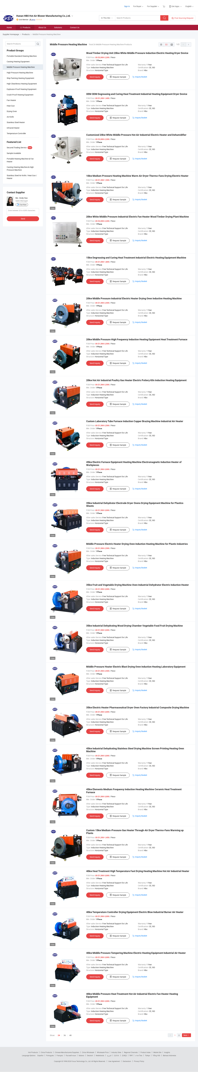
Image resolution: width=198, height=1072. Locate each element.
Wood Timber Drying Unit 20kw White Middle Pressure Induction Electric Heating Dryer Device (137, 53)
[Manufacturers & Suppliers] (20, 5)
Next (185, 1035)
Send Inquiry (95, 77)
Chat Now (23, 205)
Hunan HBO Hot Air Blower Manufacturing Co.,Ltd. (43, 15)
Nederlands (100, 1055)
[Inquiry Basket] (164, 6)
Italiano (81, 1055)
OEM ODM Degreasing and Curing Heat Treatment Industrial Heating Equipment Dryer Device (136, 94)
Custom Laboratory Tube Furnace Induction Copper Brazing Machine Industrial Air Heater (134, 421)
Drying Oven (12, 111)
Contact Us (74, 27)
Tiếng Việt (156, 1055)
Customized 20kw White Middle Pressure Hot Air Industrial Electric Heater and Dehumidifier (136, 134)
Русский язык (71, 1055)
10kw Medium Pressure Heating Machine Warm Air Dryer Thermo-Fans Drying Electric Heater (137, 175)
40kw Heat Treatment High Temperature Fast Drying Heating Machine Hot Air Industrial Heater (137, 871)
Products (26, 27)
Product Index (145, 1052)
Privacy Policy (139, 1061)
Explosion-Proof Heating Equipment (22, 89)
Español (40, 1055)
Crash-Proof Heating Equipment (20, 94)
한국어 (116, 1055)
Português (50, 1055)
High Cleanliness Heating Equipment (22, 83)
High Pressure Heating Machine (20, 72)
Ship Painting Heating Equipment (20, 78)
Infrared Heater (13, 128)
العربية (109, 1055)
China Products (46, 1052)
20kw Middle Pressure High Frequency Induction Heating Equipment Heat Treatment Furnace (136, 339)
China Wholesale (88, 1052)
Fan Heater (11, 100)
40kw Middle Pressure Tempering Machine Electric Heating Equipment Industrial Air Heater (136, 953)
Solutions (58, 27)
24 (59, 1035)
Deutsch (90, 1055)
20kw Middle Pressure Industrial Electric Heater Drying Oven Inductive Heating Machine (134, 298)
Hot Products (33, 1052)
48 (70, 1035)
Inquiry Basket (141, 76)
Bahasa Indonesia (169, 1055)
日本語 (124, 1055)
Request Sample (119, 77)
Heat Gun (11, 105)
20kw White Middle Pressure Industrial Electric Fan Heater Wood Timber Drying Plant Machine (137, 216)
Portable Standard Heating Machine (22, 56)
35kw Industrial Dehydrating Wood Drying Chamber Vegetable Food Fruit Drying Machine (134, 625)
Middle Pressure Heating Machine (21, 67)
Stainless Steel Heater (16, 122)
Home (9, 27)
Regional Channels (131, 1052)
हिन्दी (131, 1055)
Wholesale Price (103, 1052)
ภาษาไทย (138, 1055)
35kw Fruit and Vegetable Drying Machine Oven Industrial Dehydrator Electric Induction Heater (137, 584)
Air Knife (10, 117)
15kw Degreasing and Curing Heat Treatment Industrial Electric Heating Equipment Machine (136, 257)
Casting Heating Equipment (18, 61)
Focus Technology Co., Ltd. (81, 1061)
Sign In (127, 6)
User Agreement (114, 1061)
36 (65, 1035)
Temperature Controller (16, 133)
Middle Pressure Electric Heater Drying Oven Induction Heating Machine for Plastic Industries (137, 543)
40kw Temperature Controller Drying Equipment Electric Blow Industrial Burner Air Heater (134, 912)
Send (23, 218)
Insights (167, 1052)
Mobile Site (157, 1052)
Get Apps (175, 6)
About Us (42, 27)
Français (60, 1055)
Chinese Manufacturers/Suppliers (67, 1052)
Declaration (127, 1061)
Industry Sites (116, 1052)
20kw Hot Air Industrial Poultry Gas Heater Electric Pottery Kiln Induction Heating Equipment (136, 380)
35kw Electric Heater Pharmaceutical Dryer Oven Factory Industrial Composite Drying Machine (137, 707)
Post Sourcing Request (183, 18)
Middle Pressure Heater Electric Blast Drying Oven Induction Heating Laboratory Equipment (135, 666)
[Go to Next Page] (188, 44)
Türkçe (147, 1055)
